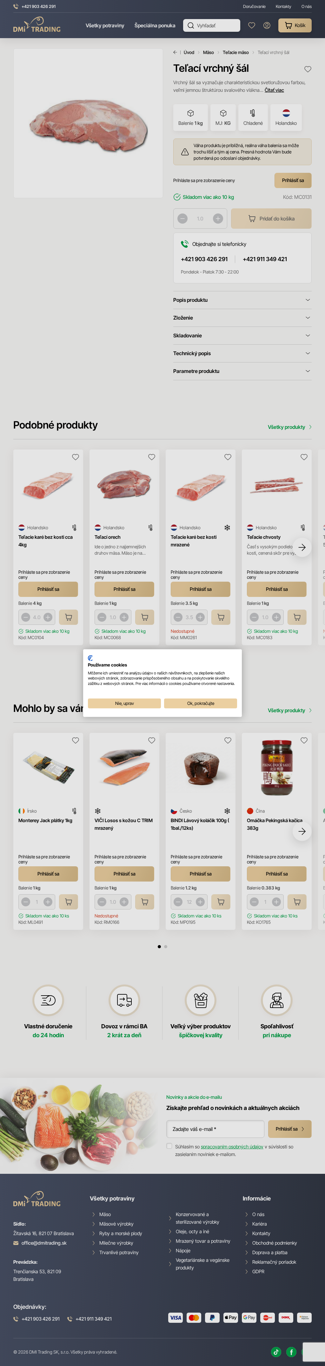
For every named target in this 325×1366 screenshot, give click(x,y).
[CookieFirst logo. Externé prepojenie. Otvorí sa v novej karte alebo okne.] (90, 658)
